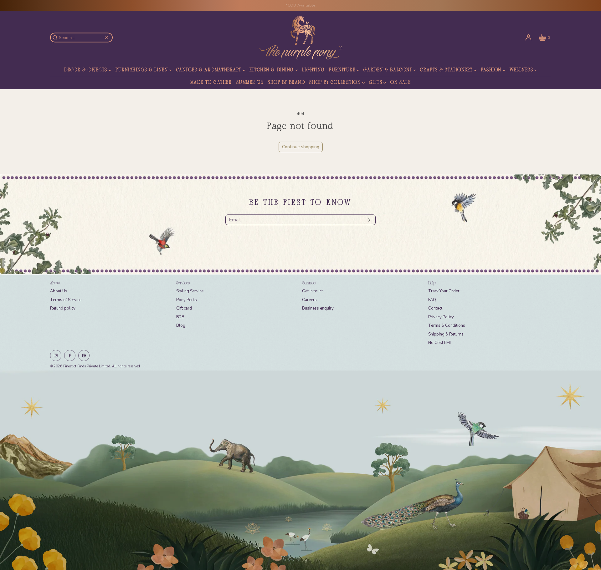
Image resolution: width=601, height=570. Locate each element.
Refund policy (62, 308)
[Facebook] (70, 355)
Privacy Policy (441, 317)
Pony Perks (186, 300)
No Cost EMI (439, 343)
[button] (544, 37)
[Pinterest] (84, 355)
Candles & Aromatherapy (208, 70)
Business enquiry (318, 308)
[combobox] (84, 37)
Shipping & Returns (446, 334)
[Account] (528, 37)
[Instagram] (56, 355)
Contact (435, 308)
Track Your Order (444, 291)
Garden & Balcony (387, 70)
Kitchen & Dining (271, 70)
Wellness (521, 70)
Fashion (491, 70)
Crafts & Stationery (446, 70)
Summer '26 (250, 82)
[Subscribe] (368, 219)
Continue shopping (300, 147)
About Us (58, 291)
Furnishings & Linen (142, 70)
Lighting (313, 70)
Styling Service (189, 291)
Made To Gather (211, 82)
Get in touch (313, 291)
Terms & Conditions (446, 325)
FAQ (432, 300)
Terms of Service (65, 300)
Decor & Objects (85, 70)
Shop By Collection (335, 82)
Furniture (342, 70)
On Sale (400, 82)
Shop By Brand (286, 82)
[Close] (106, 37)
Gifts (376, 82)
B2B (180, 317)
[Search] (58, 37)
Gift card (184, 308)
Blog (180, 325)
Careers (309, 300)
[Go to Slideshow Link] (300, 470)
